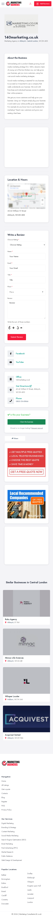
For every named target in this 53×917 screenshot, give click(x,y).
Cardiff (4, 895)
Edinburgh (31, 877)
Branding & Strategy (8, 827)
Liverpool (30, 898)
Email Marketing (7, 844)
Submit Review (17, 337)
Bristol (3, 891)
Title (9, 275)
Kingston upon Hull (34, 886)
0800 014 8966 (22, 401)
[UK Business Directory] (26, 504)
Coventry (4, 899)
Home (3, 781)
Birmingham (5, 879)
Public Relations (7, 856)
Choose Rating (13, 240)
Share (16, 438)
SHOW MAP (26, 196)
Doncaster (5, 903)
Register (4, 801)
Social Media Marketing (9, 835)
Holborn (10, 699)
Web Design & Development (11, 860)
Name (9, 251)
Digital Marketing (7, 823)
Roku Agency (11, 619)
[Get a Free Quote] (26, 462)
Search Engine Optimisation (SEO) (13, 839)
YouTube (20, 362)
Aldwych (23, 41)
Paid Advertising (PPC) (9, 848)
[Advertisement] (26, 147)
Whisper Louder (12, 696)
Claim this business (26, 422)
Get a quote (5, 789)
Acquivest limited (12, 734)
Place (9, 287)
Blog (3, 797)
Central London (32, 41)
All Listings (5, 785)
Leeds (29, 890)
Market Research (7, 852)
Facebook (20, 353)
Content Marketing (8, 831)
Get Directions (23, 386)
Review (10, 298)
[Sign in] (30, 3)
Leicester (30, 894)
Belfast (3, 875)
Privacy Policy (6, 810)
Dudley (29, 873)
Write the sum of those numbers (19, 322)
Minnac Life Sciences (14, 657)
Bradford (4, 887)
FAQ (3, 805)
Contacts (4, 793)
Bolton (3, 883)
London (30, 902)
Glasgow (30, 881)
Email (9, 263)
